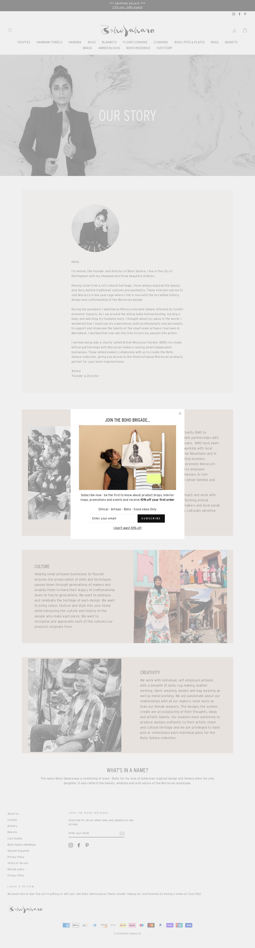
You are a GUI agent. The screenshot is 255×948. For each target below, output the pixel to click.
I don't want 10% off (127, 528)
